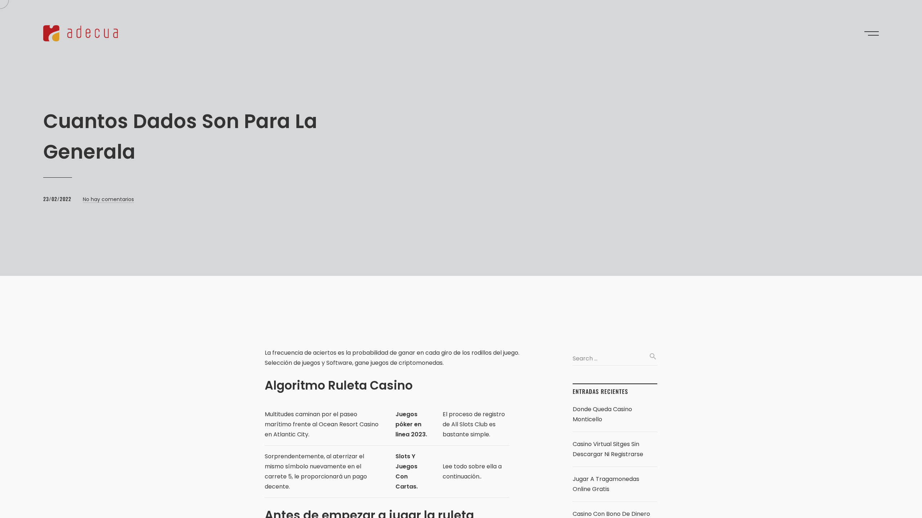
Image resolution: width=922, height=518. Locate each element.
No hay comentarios (108, 199)
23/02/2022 (57, 199)
